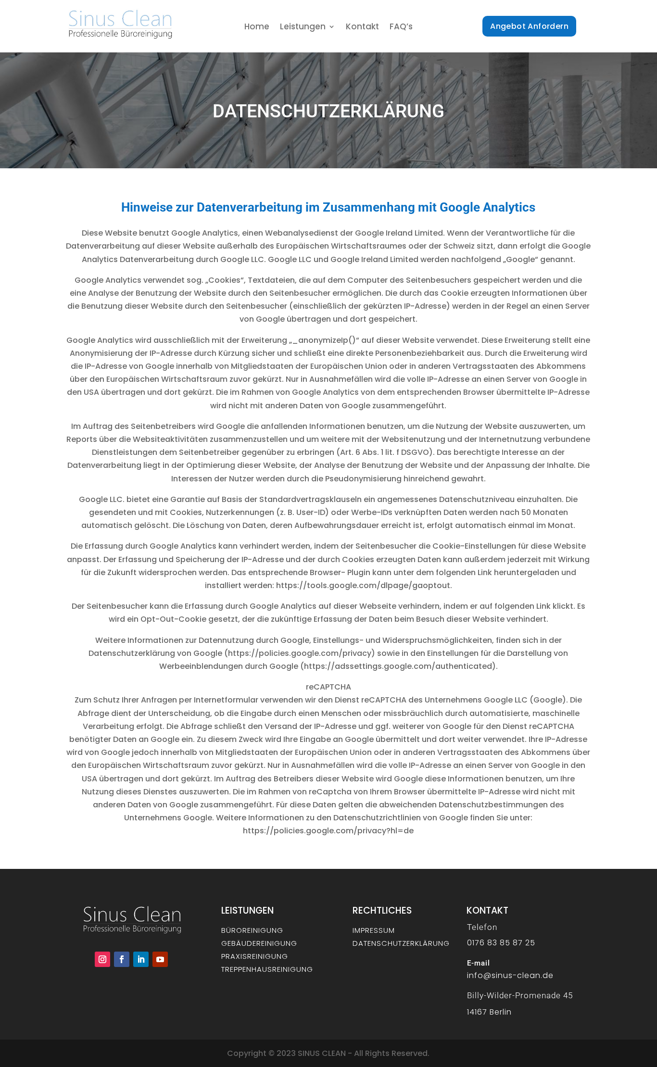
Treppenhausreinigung (267, 969)
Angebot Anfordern (529, 26)
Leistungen (303, 27)
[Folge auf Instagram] (102, 959)
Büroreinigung (252, 930)
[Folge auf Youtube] (160, 959)
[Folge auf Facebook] (121, 959)
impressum (374, 930)
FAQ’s (401, 27)
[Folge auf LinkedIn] (141, 959)
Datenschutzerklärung (401, 943)
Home (256, 27)
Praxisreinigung (254, 956)
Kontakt (362, 27)
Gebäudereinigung (259, 943)
